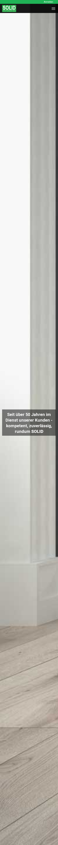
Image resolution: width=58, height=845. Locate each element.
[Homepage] (9, 11)
